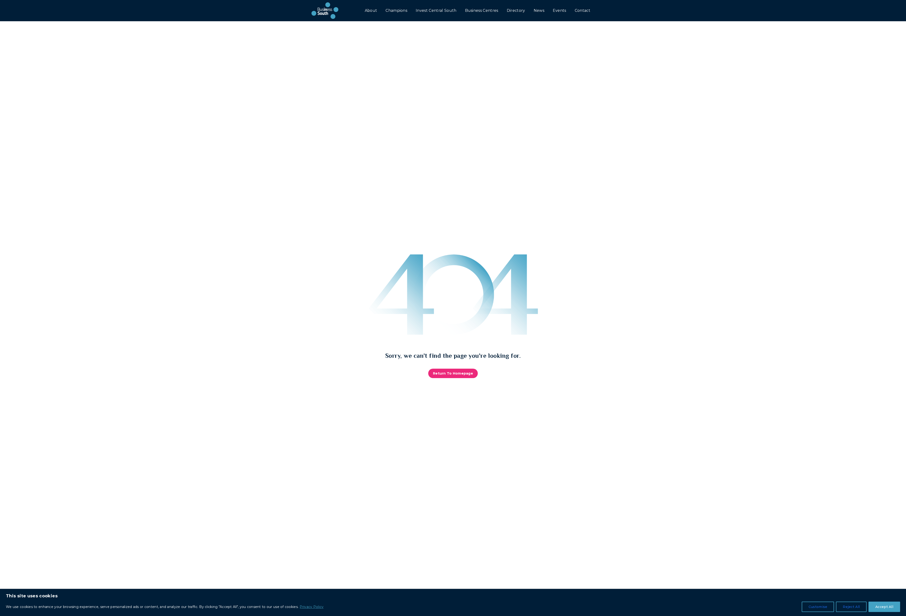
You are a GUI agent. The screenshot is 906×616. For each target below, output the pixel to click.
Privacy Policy (311, 607)
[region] (453, 602)
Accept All (884, 607)
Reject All (851, 607)
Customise (818, 607)
